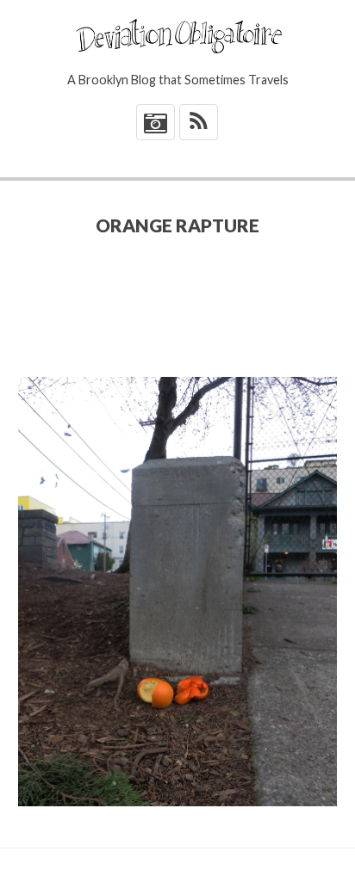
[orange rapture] (178, 591)
